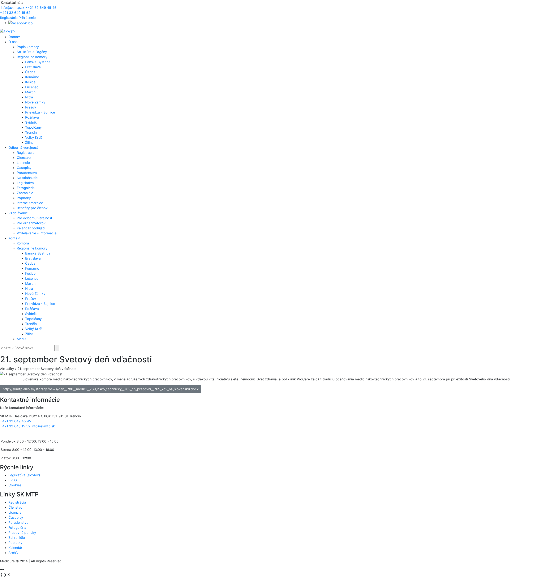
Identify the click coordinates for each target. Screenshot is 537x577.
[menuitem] (14, 37)
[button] (27, 18)
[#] (20, 23)
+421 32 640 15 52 (15, 12)
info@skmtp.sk (12, 7)
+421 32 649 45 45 (40, 7)
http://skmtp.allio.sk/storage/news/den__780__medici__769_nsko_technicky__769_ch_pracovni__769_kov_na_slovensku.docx (101, 389)
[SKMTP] (7, 31)
